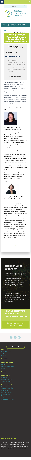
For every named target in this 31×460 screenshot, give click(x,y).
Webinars (4, 398)
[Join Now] (15, 289)
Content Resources (7, 389)
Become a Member (15, 452)
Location (9, 52)
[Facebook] (11, 337)
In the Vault (4, 390)
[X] (15, 337)
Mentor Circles (5, 394)
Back (5, 30)
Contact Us (15, 347)
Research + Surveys (7, 396)
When (10, 46)
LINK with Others (6, 392)
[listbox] (20, 32)
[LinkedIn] (19, 337)
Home (3, 24)
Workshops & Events (7, 400)
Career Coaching (6, 387)
